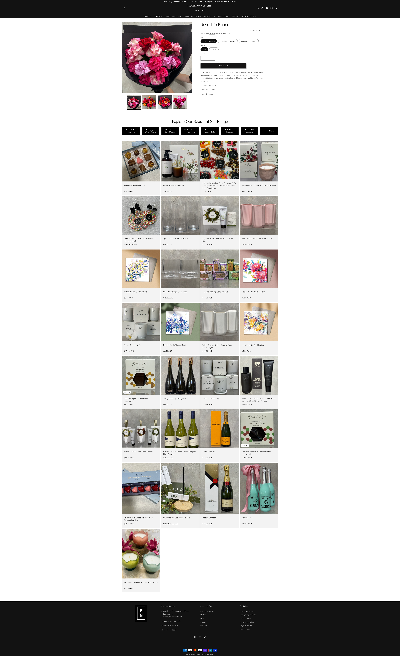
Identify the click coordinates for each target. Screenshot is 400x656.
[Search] (124, 8)
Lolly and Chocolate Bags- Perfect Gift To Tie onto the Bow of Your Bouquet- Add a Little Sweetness (219, 185)
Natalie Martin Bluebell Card (174, 345)
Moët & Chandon (209, 518)
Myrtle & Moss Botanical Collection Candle (259, 185)
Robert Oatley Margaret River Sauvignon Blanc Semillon (179, 453)
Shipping (212, 33)
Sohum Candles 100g (210, 398)
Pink (204, 49)
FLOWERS (147, 16)
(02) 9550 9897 (200, 11)
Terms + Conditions (247, 611)
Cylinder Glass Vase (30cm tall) (176, 239)
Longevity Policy (246, 626)
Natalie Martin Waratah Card (253, 292)
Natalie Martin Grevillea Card (253, 345)
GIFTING (159, 16)
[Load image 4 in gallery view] (165, 102)
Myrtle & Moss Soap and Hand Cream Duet (217, 240)
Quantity (203, 54)
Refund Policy (245, 629)
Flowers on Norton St (197, 654)
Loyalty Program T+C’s (248, 615)
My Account (204, 615)
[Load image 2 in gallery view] (149, 102)
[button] (148, 16)
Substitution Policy (247, 622)
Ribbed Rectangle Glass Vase (175, 292)
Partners (203, 626)
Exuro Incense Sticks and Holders (176, 518)
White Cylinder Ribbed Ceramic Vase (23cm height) (217, 346)
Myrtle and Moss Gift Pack (173, 185)
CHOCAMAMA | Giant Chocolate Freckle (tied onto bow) (140, 240)
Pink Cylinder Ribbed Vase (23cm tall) (257, 239)
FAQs (202, 618)
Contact (203, 622)
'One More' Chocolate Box (134, 185)
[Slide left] (124, 102)
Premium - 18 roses (228, 41)
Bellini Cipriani (247, 518)
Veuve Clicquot (208, 452)
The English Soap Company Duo (215, 292)
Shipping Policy (245, 618)
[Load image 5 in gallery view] (180, 102)
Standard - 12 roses (248, 41)
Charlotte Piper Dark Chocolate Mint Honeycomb (256, 453)
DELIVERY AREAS (248, 16)
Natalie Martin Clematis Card (135, 292)
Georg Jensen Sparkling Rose (174, 398)
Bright (213, 49)
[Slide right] (190, 102)
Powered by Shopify (208, 654)
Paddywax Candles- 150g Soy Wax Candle (141, 582)
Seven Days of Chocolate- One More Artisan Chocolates (138, 519)
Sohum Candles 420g (132, 345)
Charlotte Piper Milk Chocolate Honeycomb (136, 399)
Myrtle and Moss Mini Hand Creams (138, 452)
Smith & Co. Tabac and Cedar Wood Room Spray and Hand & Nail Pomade (258, 399)
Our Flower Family (207, 611)
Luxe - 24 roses (209, 41)
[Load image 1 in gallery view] (134, 102)
